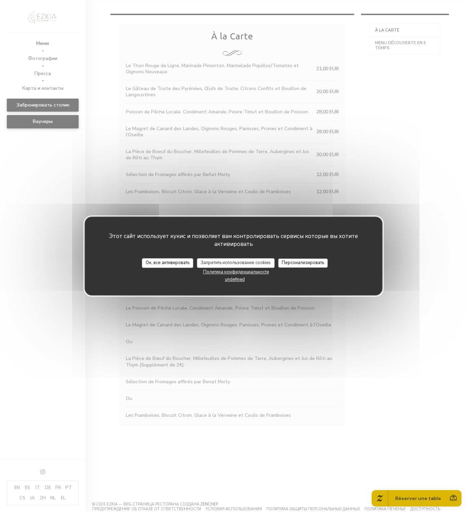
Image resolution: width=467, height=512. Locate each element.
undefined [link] (235, 279)
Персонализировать (303, 263)
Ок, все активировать (167, 263)
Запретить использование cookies (236, 263)
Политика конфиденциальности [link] (236, 272)
